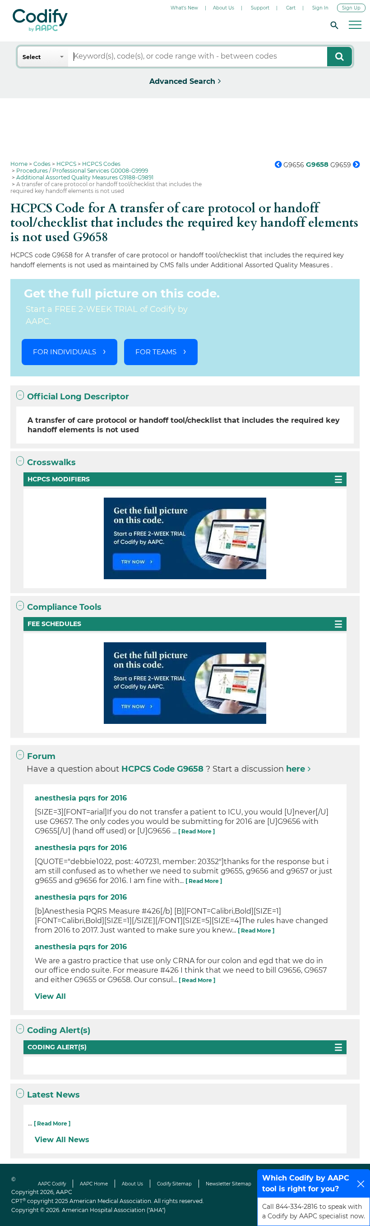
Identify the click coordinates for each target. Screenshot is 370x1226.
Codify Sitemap (174, 1184)
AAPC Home (94, 1184)
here (295, 769)
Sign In (320, 8)
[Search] (333, 24)
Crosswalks (51, 462)
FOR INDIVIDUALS (64, 352)
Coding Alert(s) (58, 1030)
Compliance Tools (64, 607)
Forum (41, 756)
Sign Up (351, 8)
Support (260, 8)
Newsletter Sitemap (228, 1184)
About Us (223, 8)
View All (50, 996)
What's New (184, 8)
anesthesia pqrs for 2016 (81, 798)
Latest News (53, 1095)
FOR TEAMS (155, 352)
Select (32, 57)
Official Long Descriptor (78, 397)
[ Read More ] (196, 831)
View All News (62, 1139)
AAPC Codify (52, 1184)
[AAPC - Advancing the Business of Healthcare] (40, 20)
